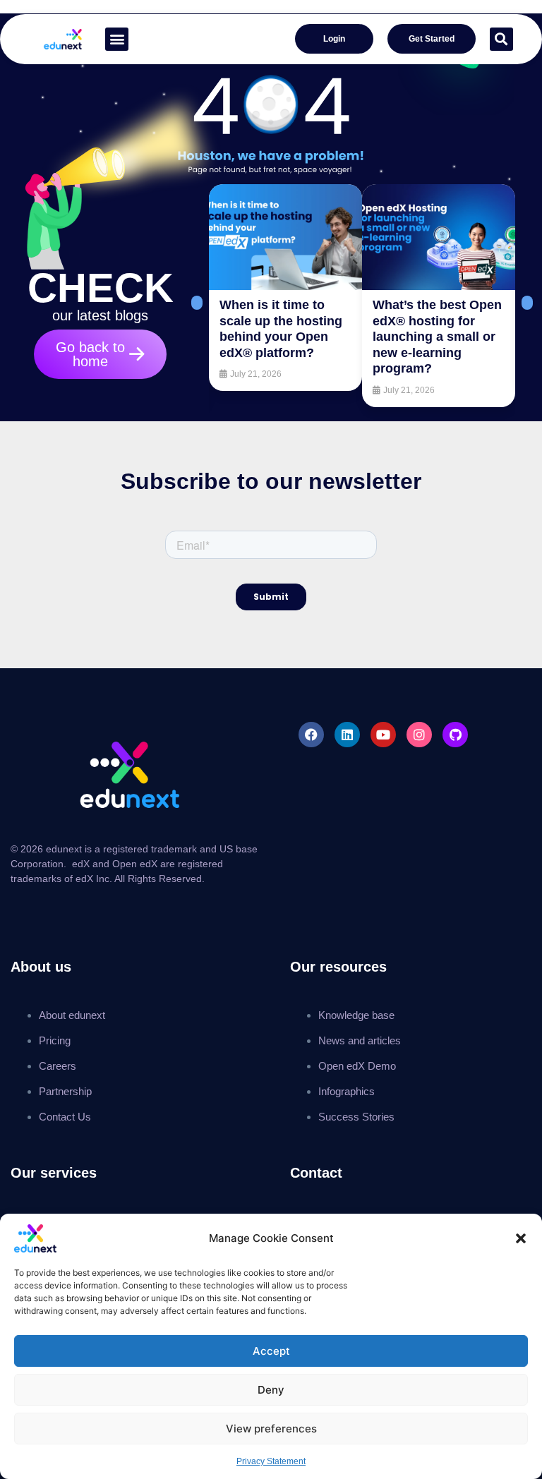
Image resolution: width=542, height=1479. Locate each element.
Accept (271, 1351)
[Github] (455, 734)
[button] (521, 1238)
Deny (271, 1389)
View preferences (271, 1428)
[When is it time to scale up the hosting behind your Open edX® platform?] (285, 237)
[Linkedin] (347, 734)
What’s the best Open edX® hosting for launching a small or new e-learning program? (437, 336)
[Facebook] (311, 734)
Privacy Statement (271, 1461)
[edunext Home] (63, 39)
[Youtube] (383, 734)
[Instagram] (419, 734)
